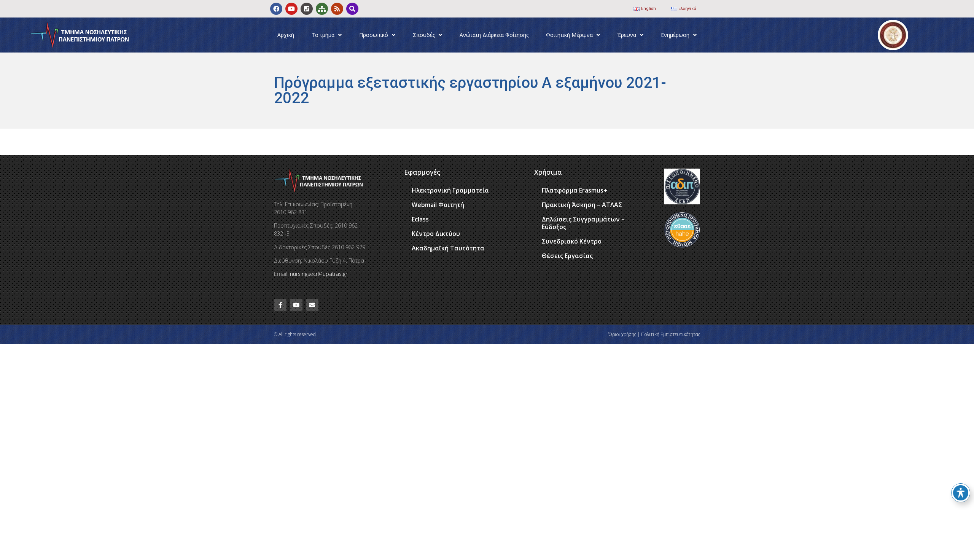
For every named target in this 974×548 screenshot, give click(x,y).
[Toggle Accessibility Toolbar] (961, 493)
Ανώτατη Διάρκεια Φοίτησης (494, 34)
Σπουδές (424, 34)
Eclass (420, 219)
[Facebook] (276, 9)
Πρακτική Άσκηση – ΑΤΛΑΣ (582, 205)
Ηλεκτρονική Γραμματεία (450, 190)
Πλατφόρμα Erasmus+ (574, 190)
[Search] (352, 9)
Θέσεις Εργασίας (567, 256)
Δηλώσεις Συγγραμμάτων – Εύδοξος (583, 223)
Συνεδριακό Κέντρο (572, 241)
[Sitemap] (322, 9)
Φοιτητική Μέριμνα (569, 34)
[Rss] (337, 9)
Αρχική (285, 34)
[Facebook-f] (280, 305)
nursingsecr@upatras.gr (318, 273)
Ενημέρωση (675, 34)
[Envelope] (312, 305)
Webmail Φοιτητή (438, 205)
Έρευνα (627, 34)
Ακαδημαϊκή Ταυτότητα (448, 248)
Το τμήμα (323, 34)
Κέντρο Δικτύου (436, 233)
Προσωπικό (373, 34)
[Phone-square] (307, 9)
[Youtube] (291, 9)
